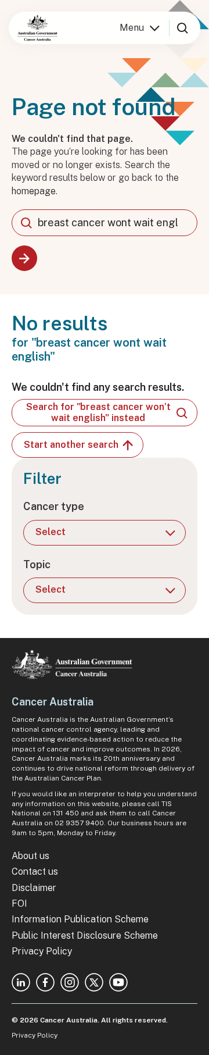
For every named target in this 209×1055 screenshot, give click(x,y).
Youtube (118, 982)
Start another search (71, 444)
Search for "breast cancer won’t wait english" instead (98, 412)
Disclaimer (34, 887)
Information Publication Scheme (80, 919)
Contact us (35, 871)
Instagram (69, 982)
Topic (37, 564)
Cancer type (53, 506)
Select (50, 531)
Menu (132, 27)
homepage (34, 191)
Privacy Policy (42, 951)
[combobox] (104, 223)
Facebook (45, 982)
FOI (19, 903)
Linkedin (21, 982)
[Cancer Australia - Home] (37, 28)
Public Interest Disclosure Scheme (85, 935)
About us (30, 855)
